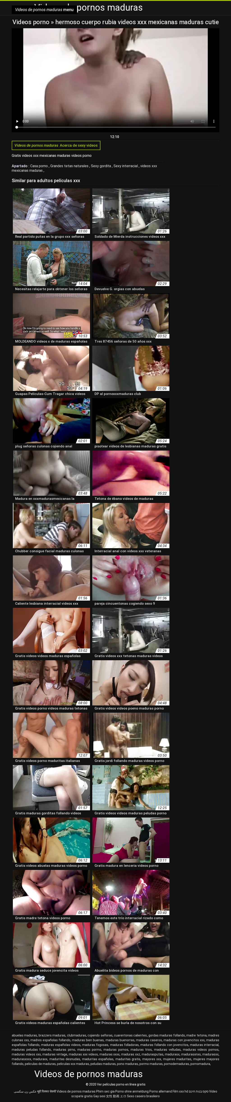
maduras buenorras (120, 1040)
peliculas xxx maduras (73, 1064)
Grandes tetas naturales (69, 166)
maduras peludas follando (31, 1049)
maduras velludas (167, 1049)
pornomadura (200, 1064)
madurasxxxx (21, 1059)
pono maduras (127, 1064)
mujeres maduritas (177, 1059)
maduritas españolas (97, 1059)
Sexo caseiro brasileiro (143, 1096)
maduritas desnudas (64, 1059)
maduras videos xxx (26, 1054)
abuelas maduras (24, 1035)
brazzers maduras (52, 1035)
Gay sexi (99, 1096)
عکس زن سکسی (25, 1091)
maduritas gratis (128, 1059)
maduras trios (141, 1049)
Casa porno (39, 166)
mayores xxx (151, 1059)
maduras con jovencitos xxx (184, 1040)
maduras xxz (130, 1054)
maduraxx (40, 1059)
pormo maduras (151, 1064)
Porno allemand (160, 1091)
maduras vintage (54, 1054)
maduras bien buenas (88, 1040)
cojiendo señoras (100, 1035)
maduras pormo (89, 1049)
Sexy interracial (126, 166)
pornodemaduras (176, 1064)
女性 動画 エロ (116, 1096)
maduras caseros (149, 1040)
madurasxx (210, 1054)
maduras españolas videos (61, 1045)
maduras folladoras (124, 1045)
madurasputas (152, 1054)
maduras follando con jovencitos (164, 1045)
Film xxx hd (180, 1091)
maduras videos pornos (201, 1049)
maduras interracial (204, 1045)
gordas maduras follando (166, 1035)
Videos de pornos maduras (76, 1091)
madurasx (172, 1054)
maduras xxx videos (83, 1054)
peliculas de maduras (40, 1064)
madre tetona (196, 1035)
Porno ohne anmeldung (132, 1091)
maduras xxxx (109, 1054)
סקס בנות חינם (198, 1091)
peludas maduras (103, 1064)
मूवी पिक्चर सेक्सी (46, 1091)
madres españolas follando (50, 1040)
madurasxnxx (191, 1054)
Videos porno (31, 22)
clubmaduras (76, 1035)
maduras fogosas (95, 1045)
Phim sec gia (105, 1091)
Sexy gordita (101, 166)
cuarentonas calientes (130, 1035)
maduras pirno (64, 1049)
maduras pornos (116, 1049)
